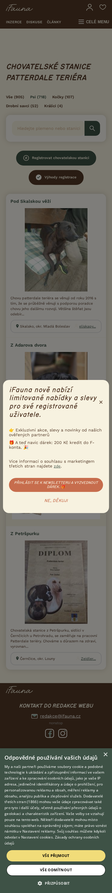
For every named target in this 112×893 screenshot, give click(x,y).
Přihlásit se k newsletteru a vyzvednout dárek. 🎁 (56, 485)
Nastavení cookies (37, 837)
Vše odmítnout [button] (56, 869)
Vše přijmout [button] (56, 855)
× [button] (105, 754)
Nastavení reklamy (38, 831)
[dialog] (56, 820)
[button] (56, 883)
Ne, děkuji (56, 501)
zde (57, 466)
